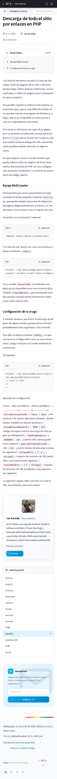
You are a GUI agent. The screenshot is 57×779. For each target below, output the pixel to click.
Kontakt (47, 726)
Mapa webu (9, 730)
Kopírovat (45, 228)
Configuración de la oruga (22, 68)
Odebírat (27, 699)
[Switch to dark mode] (5, 772)
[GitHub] (11, 772)
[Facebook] (17, 772)
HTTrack (14, 137)
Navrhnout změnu (45, 11)
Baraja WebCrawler (19, 61)
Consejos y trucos (18, 11)
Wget (5, 117)
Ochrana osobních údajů (22, 748)
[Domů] (5, 11)
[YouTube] (23, 772)
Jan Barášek (30, 33)
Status (6, 736)
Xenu (16, 109)
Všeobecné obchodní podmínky (19, 742)
